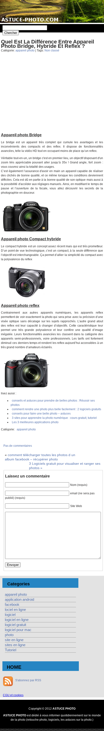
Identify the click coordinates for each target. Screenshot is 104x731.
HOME (14, 667)
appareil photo (25, 50)
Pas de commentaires (17, 445)
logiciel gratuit (15, 625)
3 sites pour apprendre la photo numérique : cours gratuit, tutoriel (54, 418)
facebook (12, 605)
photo (9, 635)
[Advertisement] (52, 96)
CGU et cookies (13, 695)
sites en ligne (15, 645)
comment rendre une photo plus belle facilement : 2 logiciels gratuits (56, 409)
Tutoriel (10, 650)
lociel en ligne (15, 610)
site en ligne (14, 640)
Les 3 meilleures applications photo (35, 422)
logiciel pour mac (18, 630)
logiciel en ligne (17, 620)
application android (19, 599)
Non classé (52, 50)
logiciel (10, 615)
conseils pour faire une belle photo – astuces (41, 413)
